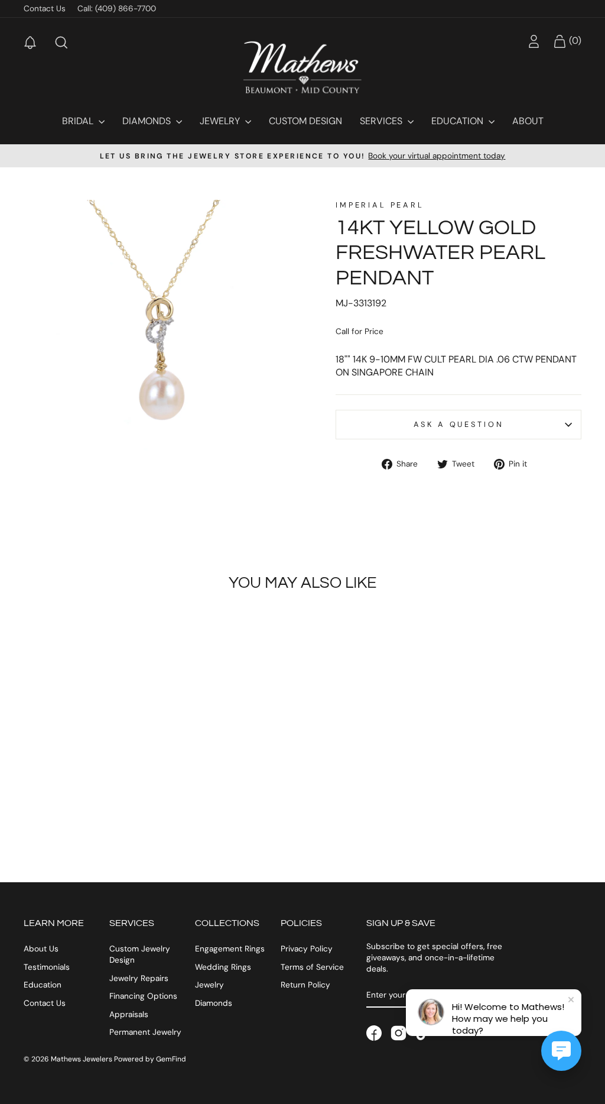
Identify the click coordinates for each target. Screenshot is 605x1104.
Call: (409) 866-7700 (116, 9)
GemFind (171, 1059)
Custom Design (305, 121)
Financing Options (143, 996)
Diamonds (147, 121)
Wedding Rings (223, 967)
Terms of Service (312, 967)
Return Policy (305, 985)
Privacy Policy (307, 949)
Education (458, 121)
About (528, 121)
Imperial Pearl (380, 205)
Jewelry (221, 121)
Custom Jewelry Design (139, 954)
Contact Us (45, 9)
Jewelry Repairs (138, 978)
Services (382, 121)
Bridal (79, 121)
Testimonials (47, 967)
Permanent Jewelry (145, 1032)
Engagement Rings (230, 949)
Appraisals (128, 1014)
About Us (41, 949)
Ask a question (459, 424)
